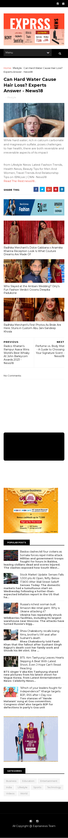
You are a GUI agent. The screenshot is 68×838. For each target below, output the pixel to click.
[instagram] (58, 3)
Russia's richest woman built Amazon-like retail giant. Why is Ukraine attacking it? (40, 608)
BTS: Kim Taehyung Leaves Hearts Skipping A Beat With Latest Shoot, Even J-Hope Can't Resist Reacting (42, 663)
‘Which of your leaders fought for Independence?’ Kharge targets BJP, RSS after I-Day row (41, 691)
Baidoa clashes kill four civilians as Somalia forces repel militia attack (41, 553)
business (11, 780)
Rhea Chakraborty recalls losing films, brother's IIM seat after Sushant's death (39, 634)
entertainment (48, 780)
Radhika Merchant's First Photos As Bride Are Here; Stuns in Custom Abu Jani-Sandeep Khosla (32, 328)
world (23, 793)
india (9, 787)
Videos (10, 793)
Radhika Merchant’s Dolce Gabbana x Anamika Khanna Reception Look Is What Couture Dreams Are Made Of (33, 251)
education (28, 780)
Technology (54, 787)
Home (7, 68)
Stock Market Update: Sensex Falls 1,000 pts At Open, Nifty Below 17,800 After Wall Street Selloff (42, 578)
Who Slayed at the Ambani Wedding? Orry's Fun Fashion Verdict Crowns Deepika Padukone (31, 290)
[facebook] (63, 3)
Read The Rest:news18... (20, 181)
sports (37, 787)
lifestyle (17, 68)
